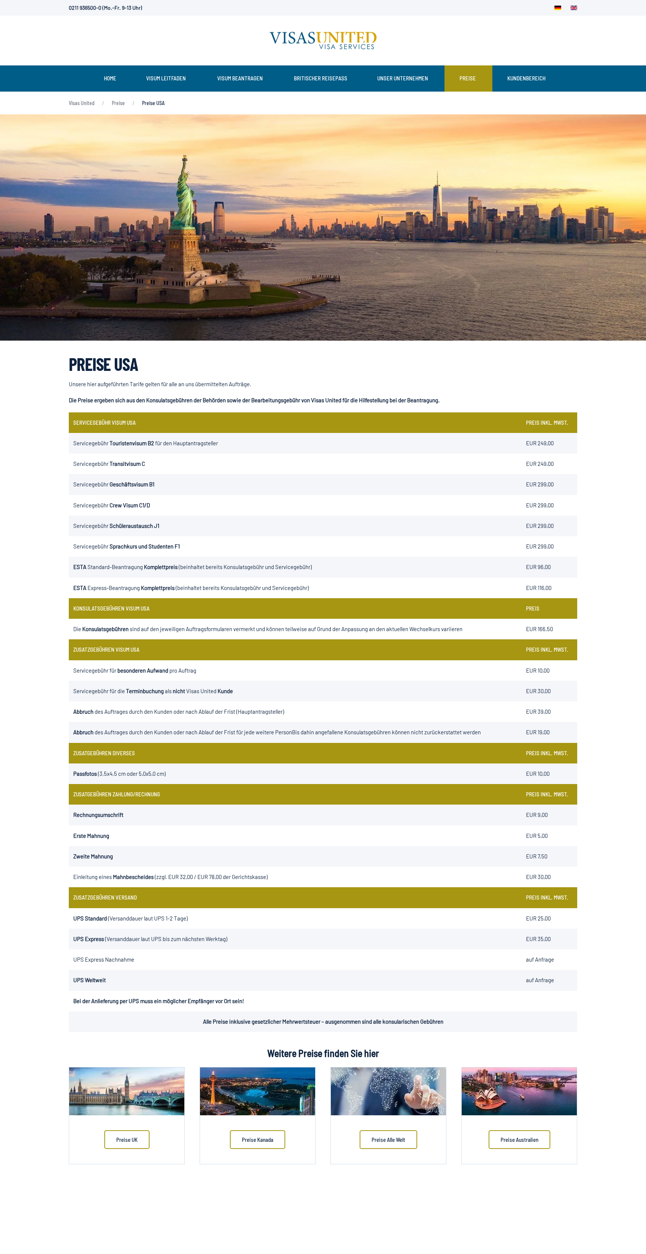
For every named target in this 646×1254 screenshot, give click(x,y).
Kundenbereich (526, 78)
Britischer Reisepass (320, 78)
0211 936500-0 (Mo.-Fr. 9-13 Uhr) (105, 7)
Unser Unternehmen (402, 78)
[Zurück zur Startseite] (323, 40)
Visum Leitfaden (166, 78)
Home (110, 78)
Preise (467, 78)
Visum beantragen (240, 78)
